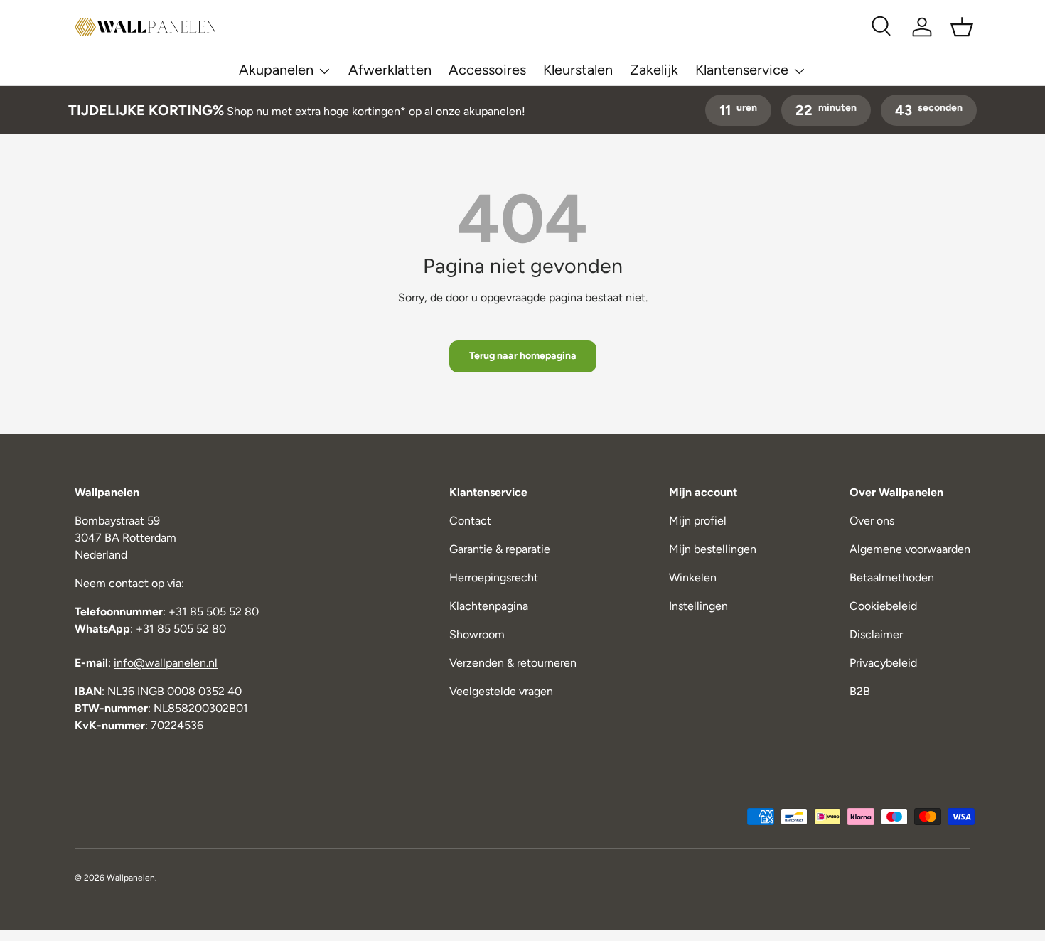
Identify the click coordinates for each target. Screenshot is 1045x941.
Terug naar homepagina (523, 356)
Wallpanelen (131, 878)
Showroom (477, 634)
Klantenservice (741, 69)
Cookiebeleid (883, 606)
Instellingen (698, 606)
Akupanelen (276, 69)
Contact (470, 520)
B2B (860, 691)
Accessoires (487, 69)
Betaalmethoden (892, 577)
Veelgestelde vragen (501, 691)
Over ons (872, 520)
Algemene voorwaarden (910, 549)
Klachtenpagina (488, 606)
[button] (961, 27)
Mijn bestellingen (712, 549)
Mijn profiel (698, 520)
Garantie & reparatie (499, 549)
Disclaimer (876, 634)
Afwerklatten (390, 69)
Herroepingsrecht (493, 577)
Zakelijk (654, 69)
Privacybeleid (883, 663)
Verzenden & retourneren (513, 663)
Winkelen (693, 577)
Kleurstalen (578, 69)
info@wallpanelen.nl (166, 663)
